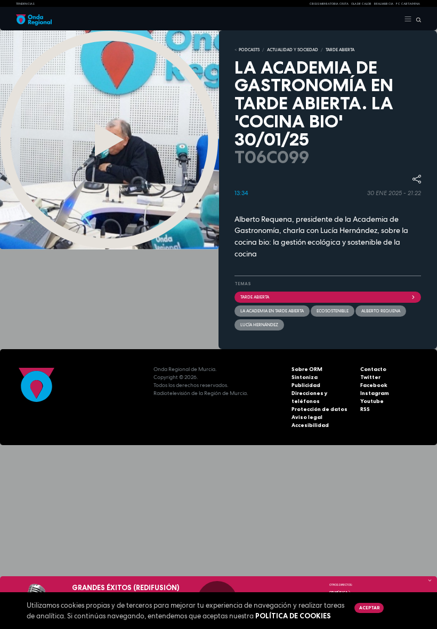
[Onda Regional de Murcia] (34, 19)
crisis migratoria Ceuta (329, 4)
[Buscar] (416, 19)
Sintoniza (305, 377)
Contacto (373, 369)
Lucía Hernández (259, 324)
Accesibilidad (310, 425)
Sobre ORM (307, 369)
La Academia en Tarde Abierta (272, 310)
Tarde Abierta (254, 297)
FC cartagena (408, 4)
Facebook (373, 385)
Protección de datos (319, 409)
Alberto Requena (380, 310)
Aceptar (369, 607)
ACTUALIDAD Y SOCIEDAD (292, 49)
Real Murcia (383, 4)
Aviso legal (307, 417)
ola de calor (361, 4)
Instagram (374, 393)
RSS (365, 409)
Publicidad (306, 385)
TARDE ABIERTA (340, 49)
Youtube (372, 401)
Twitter (370, 377)
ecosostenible (333, 310)
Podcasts (249, 49)
